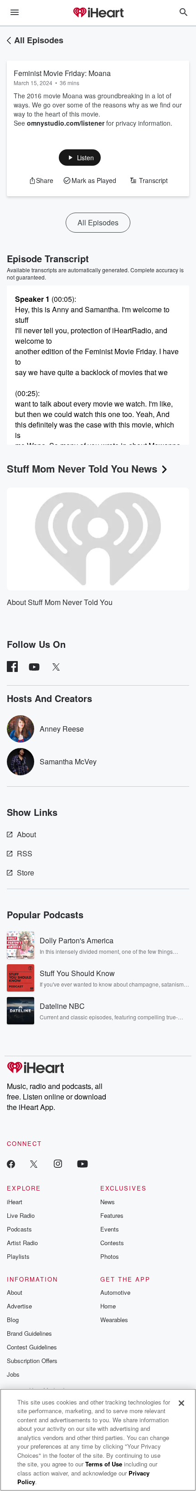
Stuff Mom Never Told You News (82, 468)
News (107, 1201)
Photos (109, 1256)
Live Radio (21, 1215)
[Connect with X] (33, 1163)
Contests (112, 1242)
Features (112, 1215)
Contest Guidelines (32, 1347)
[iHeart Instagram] (58, 1163)
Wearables (114, 1319)
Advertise (19, 1306)
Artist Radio (22, 1242)
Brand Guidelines (29, 1333)
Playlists (18, 1256)
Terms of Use (103, 1464)
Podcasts (19, 1229)
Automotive (115, 1292)
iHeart (14, 1201)
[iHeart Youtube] (82, 1163)
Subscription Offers (32, 1360)
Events (109, 1229)
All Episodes (38, 40)
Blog (13, 1319)
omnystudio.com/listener (65, 122)
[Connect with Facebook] (11, 1163)
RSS (24, 853)
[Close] (181, 1403)
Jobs (13, 1374)
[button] (80, 157)
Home (108, 1306)
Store (25, 872)
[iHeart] (98, 13)
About (26, 834)
